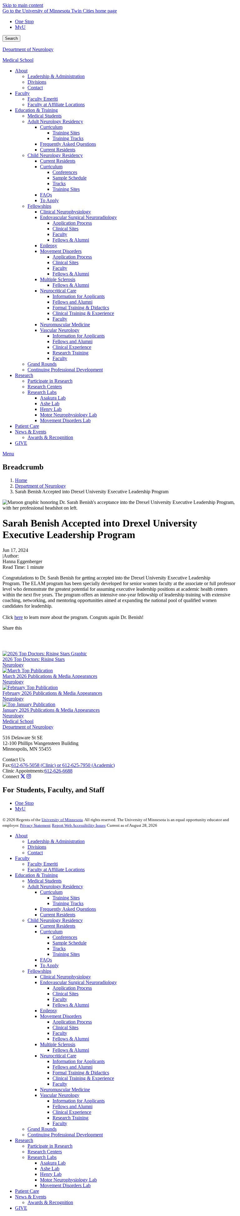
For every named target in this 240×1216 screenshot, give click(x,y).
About (21, 835)
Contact (35, 852)
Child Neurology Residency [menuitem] (55, 155)
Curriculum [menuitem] (51, 127)
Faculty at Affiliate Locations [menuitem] (56, 104)
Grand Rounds (42, 1129)
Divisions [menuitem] (37, 82)
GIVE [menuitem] (21, 443)
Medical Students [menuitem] (45, 115)
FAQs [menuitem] (46, 194)
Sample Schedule (69, 943)
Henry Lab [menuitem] (51, 409)
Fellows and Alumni (72, 1067)
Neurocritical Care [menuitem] (58, 290)
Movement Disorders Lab (65, 1185)
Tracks (59, 948)
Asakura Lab (53, 1163)
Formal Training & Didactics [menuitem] (80, 307)
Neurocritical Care (58, 1055)
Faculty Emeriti (43, 864)
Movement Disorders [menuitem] (61, 251)
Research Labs (42, 1157)
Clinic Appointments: (23, 770)
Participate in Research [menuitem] (50, 381)
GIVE (21, 1208)
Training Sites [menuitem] (66, 132)
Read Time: (13, 567)
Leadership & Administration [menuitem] (56, 76)
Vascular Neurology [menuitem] (59, 330)
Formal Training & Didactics (80, 1072)
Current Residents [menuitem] (57, 149)
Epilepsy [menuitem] (48, 245)
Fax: (6, 765)
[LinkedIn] (120, 646)
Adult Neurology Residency (55, 886)
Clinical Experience (71, 1112)
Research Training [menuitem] (70, 352)
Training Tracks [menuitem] (67, 138)
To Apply (49, 965)
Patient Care (27, 1191)
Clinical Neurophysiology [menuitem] (65, 211)
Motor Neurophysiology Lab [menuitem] (68, 414)
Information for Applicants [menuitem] (78, 296)
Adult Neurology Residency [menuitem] (55, 121)
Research (24, 1140)
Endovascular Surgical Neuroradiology (78, 982)
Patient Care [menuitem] (27, 426)
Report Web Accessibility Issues (79, 825)
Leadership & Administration (56, 841)
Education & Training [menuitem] (36, 110)
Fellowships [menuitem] (39, 206)
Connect (10, 776)
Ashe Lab (49, 1168)
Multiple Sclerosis (57, 1044)
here (18, 617)
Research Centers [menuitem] (45, 386)
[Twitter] (22, 776)
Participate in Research (50, 1146)
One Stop (24, 21)
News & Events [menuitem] (30, 431)
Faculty (22, 858)
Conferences (64, 937)
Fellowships (39, 971)
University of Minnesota (62, 819)
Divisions (37, 847)
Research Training (70, 1117)
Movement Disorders (61, 1016)
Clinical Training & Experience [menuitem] (83, 313)
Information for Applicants (78, 1061)
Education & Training (36, 875)
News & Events (30, 1196)
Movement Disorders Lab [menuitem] (65, 420)
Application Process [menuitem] (72, 223)
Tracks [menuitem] (59, 183)
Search (11, 38)
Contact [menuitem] (35, 87)
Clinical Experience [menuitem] (71, 347)
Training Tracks (67, 903)
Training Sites (66, 897)
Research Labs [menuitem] (42, 392)
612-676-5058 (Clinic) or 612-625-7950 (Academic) (63, 765)
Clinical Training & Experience (83, 1078)
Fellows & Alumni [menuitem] (70, 240)
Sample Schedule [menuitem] (69, 178)
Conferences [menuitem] (64, 172)
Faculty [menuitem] (22, 93)
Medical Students (45, 880)
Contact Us (13, 759)
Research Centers (45, 1151)
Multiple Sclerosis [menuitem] (57, 279)
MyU (20, 27)
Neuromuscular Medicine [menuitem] (65, 324)
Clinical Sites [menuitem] (65, 228)
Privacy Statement (35, 825)
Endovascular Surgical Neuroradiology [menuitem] (78, 217)
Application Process (72, 988)
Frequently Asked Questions (68, 909)
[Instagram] (29, 776)
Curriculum (51, 892)
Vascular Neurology (59, 1095)
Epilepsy (48, 1010)
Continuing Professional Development (65, 1134)
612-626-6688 (58, 770)
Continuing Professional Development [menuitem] (65, 369)
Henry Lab (51, 1174)
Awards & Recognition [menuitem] (50, 437)
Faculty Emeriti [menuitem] (43, 99)
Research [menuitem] (24, 375)
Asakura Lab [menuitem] (53, 398)
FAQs (46, 959)
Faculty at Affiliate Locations (56, 869)
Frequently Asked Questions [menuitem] (68, 144)
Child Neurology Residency (55, 920)
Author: (11, 555)
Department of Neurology (27, 49)
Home (21, 480)
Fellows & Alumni (70, 1005)
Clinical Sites (65, 993)
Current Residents (57, 914)
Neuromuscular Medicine (65, 1089)
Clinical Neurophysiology (65, 976)
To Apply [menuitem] (49, 200)
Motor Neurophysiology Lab (68, 1179)
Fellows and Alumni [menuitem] (72, 302)
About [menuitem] (21, 70)
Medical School (17, 60)
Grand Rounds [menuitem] (42, 364)
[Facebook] (120, 636)
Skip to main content (22, 5)
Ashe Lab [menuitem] (49, 403)
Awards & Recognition (50, 1202)
